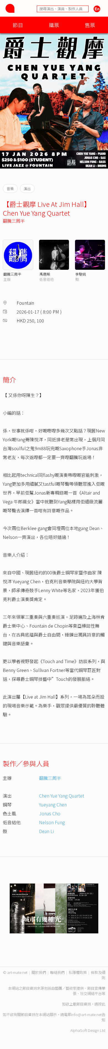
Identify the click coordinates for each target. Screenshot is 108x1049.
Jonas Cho (49, 813)
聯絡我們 (57, 972)
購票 (54, 25)
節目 (18, 25)
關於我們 (39, 972)
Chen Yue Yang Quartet (61, 795)
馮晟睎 (44, 274)
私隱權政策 (78, 972)
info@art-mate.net (86, 1014)
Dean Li (46, 831)
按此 (101, 1004)
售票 (90, 25)
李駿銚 (80, 274)
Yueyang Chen (53, 804)
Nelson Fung (52, 822)
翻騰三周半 (14, 220)
